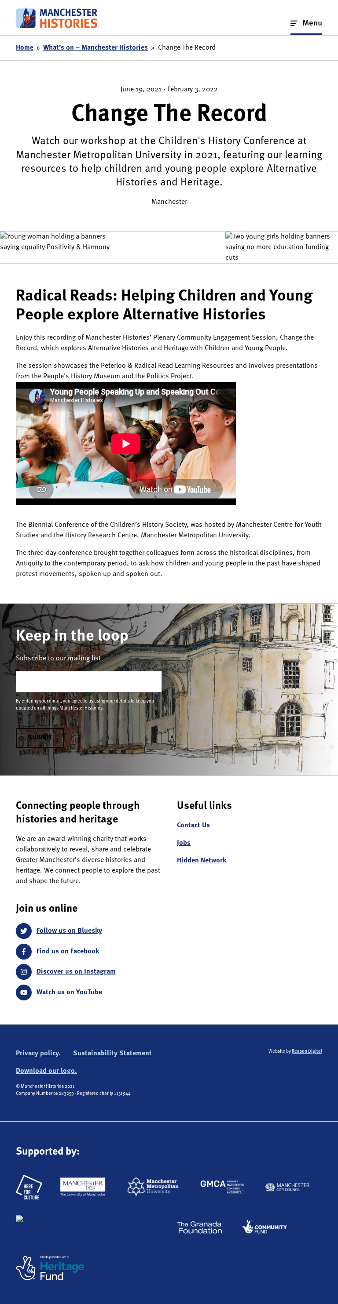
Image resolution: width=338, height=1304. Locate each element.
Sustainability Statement (112, 1053)
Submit (40, 737)
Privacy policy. (38, 1053)
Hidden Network (201, 860)
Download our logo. (46, 1071)
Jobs (184, 843)
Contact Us (193, 825)
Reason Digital (307, 1051)
